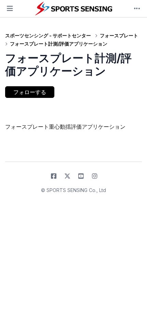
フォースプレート (119, 35)
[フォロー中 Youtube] (81, 176)
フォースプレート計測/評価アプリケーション (58, 44)
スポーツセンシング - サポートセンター (48, 35)
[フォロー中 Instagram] (95, 176)
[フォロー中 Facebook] (54, 176)
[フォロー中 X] (67, 176)
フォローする (29, 92)
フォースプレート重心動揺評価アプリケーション (65, 126)
